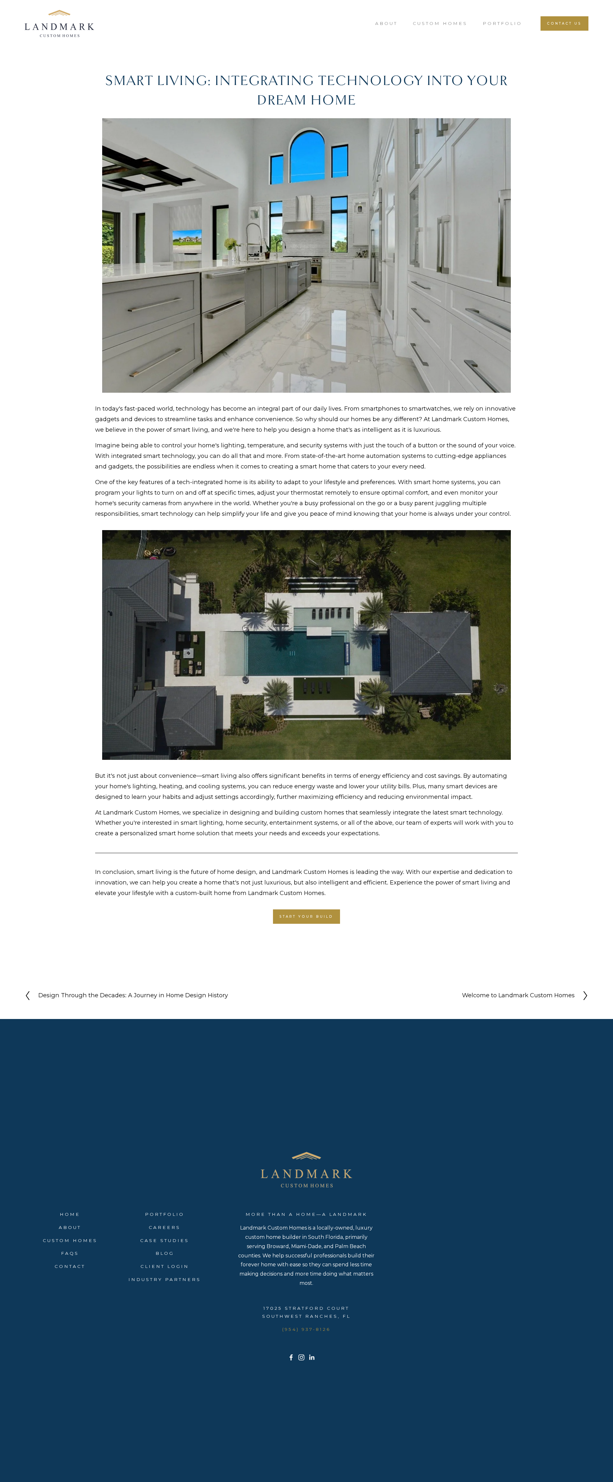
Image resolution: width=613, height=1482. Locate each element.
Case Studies (164, 1240)
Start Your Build (306, 917)
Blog (164, 1253)
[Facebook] (291, 1357)
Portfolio (502, 23)
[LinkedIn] (311, 1357)
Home (70, 1214)
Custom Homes (440, 23)
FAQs (70, 1253)
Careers (164, 1227)
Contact (70, 1266)
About (386, 23)
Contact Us (564, 23)
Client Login (164, 1266)
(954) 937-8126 (306, 1329)
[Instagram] (301, 1357)
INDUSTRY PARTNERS (164, 1279)
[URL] (322, 1357)
